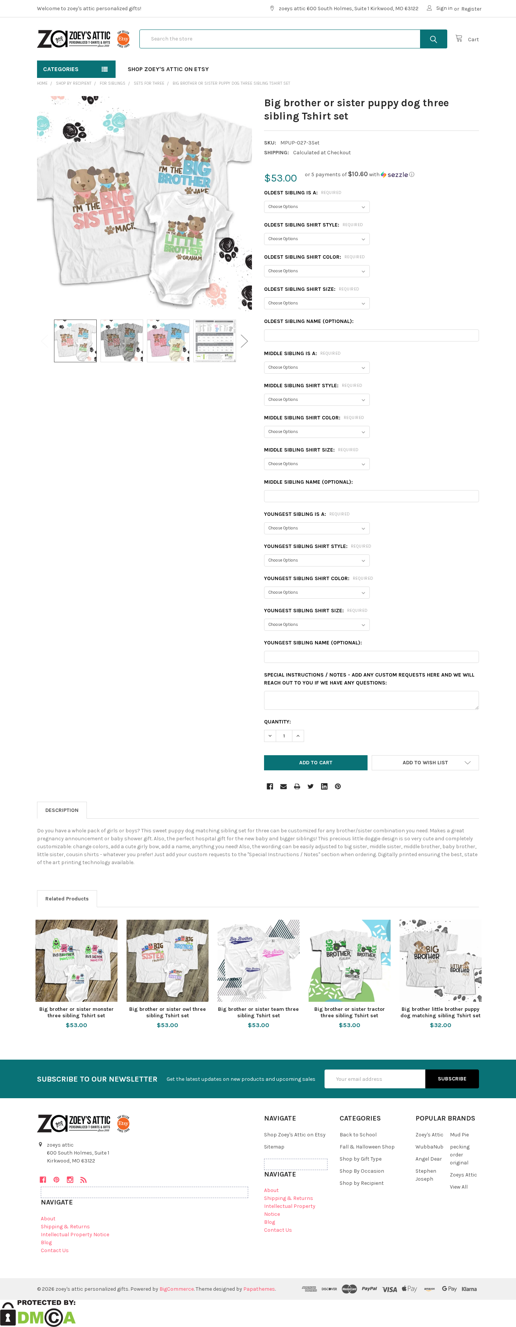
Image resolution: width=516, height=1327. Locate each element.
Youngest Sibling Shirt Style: (318, 546)
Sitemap (274, 1147)
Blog (46, 1242)
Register (471, 9)
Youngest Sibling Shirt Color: (319, 578)
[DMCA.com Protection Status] (38, 1313)
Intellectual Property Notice (75, 1234)
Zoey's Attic (429, 1134)
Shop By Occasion (362, 1171)
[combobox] (293, 38)
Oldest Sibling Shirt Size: (312, 289)
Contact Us (55, 1250)
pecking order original (460, 1155)
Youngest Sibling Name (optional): (313, 642)
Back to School (358, 1134)
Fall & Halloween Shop (367, 1147)
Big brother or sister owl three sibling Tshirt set (167, 1012)
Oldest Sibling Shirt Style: (313, 225)
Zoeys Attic (463, 1175)
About (48, 1218)
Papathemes (259, 1289)
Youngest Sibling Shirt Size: (316, 610)
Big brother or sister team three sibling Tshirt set (258, 1012)
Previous (44, 340)
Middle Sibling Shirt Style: (313, 385)
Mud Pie (459, 1134)
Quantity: (277, 722)
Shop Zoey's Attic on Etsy (168, 69)
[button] (359, 174)
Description (62, 810)
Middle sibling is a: (302, 353)
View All (459, 1187)
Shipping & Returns (65, 1226)
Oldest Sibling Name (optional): (309, 321)
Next (244, 340)
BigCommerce (176, 1289)
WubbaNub (429, 1147)
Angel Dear (429, 1159)
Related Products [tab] (67, 899)
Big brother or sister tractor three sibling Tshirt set (349, 1012)
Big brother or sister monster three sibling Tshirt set (76, 1012)
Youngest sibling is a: (307, 514)
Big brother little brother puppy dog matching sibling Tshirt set (440, 1012)
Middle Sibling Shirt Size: (311, 450)
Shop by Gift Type (361, 1159)
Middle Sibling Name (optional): (308, 482)
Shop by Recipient (362, 1183)
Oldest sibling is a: (303, 192)
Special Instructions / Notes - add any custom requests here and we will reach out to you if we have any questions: (369, 679)
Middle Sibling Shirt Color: (314, 417)
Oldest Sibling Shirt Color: (314, 257)
